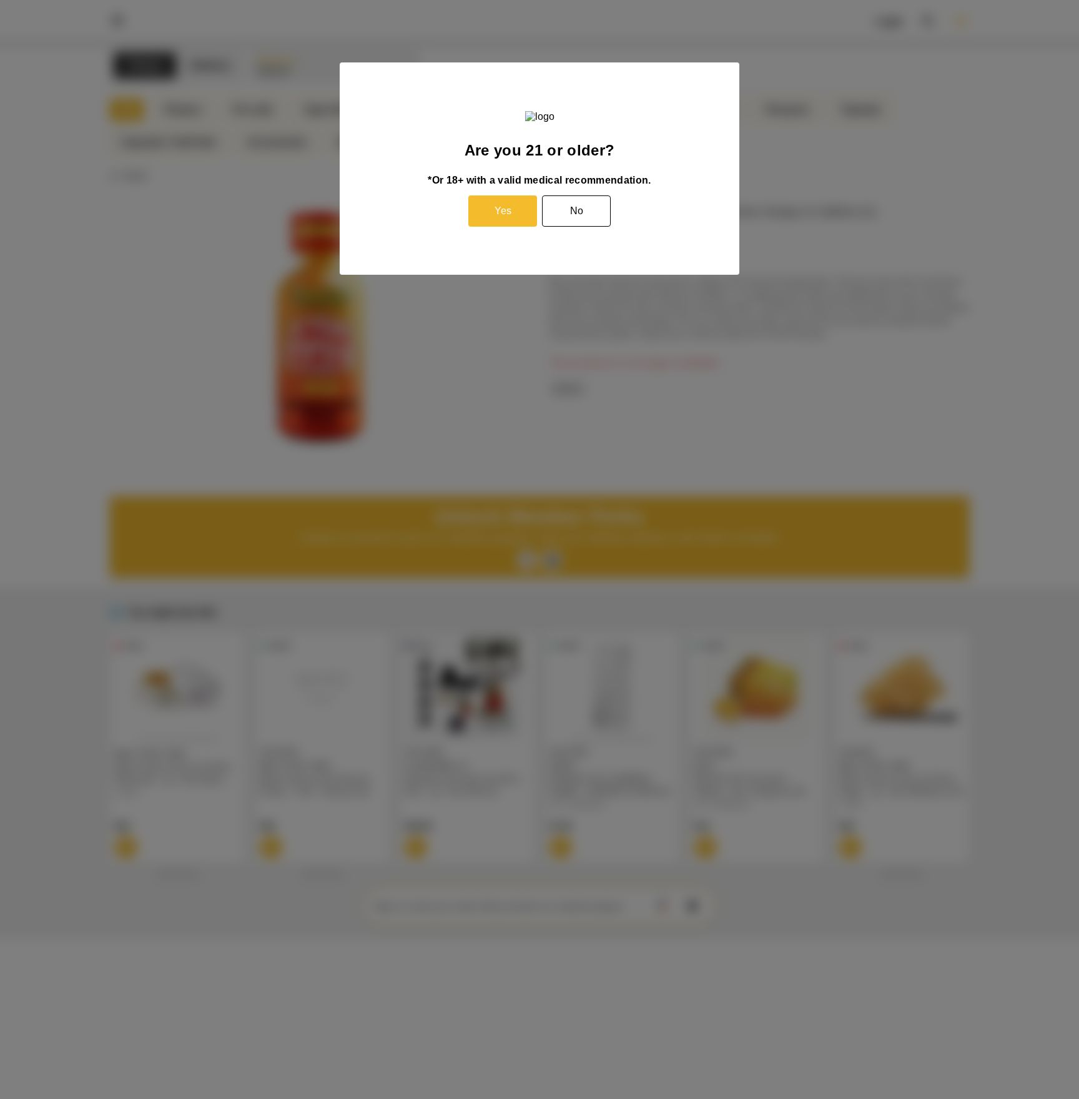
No (576, 210)
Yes (503, 210)
